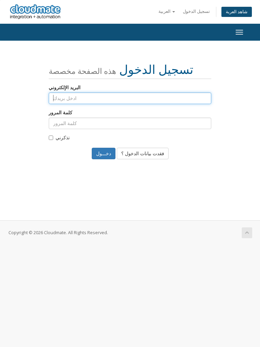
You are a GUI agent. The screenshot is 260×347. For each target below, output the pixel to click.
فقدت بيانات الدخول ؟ (142, 153)
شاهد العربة (236, 12)
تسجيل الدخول (196, 11)
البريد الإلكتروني (65, 87)
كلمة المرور (60, 112)
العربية (165, 11)
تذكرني (63, 137)
